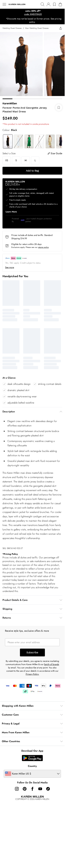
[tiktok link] (48, 789)
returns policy (43, 247)
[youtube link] (40, 789)
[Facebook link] (32, 789)
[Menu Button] (4, 4)
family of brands (51, 664)
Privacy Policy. (32, 674)
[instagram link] (17, 789)
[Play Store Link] (32, 758)
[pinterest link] (24, 789)
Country (32, 766)
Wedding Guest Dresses (12, 28)
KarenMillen (9, 103)
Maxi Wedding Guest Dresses (37, 28)
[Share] (60, 28)
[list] (32, 12)
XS (6, 160)
